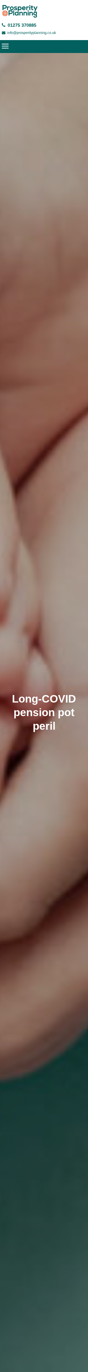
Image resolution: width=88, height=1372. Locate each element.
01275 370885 (22, 25)
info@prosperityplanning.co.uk (31, 33)
